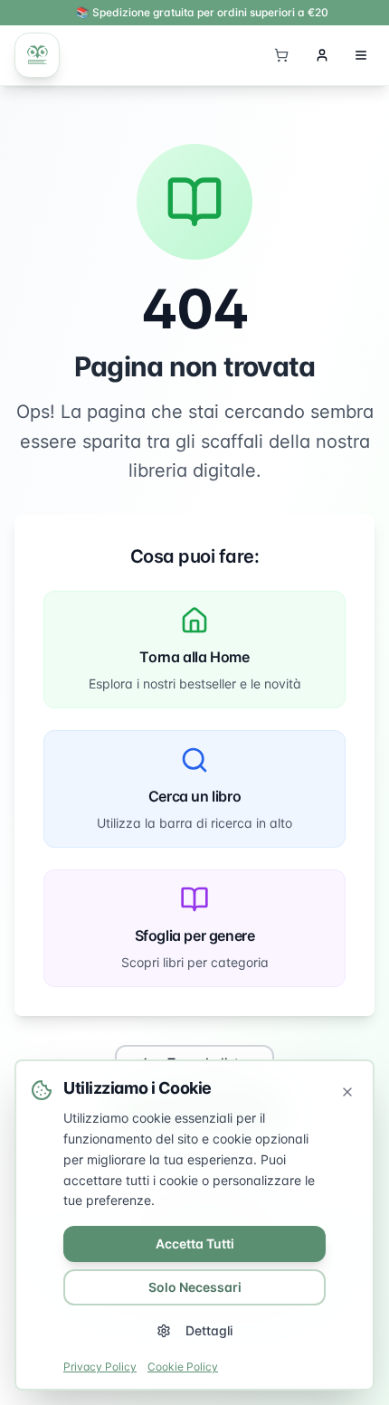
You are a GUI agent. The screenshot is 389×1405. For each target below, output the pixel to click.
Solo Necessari (195, 1287)
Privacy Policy (100, 1366)
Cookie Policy (182, 1366)
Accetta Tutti (195, 1243)
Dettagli (208, 1330)
